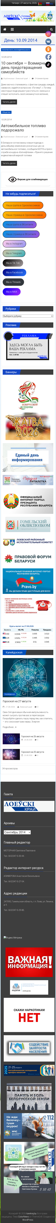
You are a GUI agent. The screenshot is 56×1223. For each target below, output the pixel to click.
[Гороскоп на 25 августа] (11, 754)
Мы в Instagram (14, 243)
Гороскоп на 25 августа (32, 752)
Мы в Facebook (14, 272)
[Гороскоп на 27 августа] (28, 677)
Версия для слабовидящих (32, 179)
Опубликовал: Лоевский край (15, 78)
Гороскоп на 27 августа (17, 701)
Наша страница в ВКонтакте (21, 234)
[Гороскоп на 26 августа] (11, 739)
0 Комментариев (41, 78)
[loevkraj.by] (5, 29)
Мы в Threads (13, 282)
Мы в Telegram (14, 253)
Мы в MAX (11, 291)
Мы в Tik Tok (13, 263)
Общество (6, 112)
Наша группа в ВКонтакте (19, 224)
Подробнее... (9, 727)
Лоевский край (26, 707)
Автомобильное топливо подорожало (23, 127)
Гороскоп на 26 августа (32, 736)
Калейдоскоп (10, 694)
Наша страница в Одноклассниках (24, 215)
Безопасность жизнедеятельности (16, 50)
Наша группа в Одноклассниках (23, 205)
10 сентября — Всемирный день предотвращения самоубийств (25, 67)
